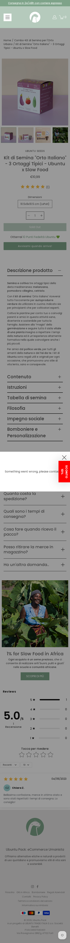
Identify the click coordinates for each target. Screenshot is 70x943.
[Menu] (7, 17)
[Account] (54, 17)
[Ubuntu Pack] (35, 17)
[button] (64, 471)
